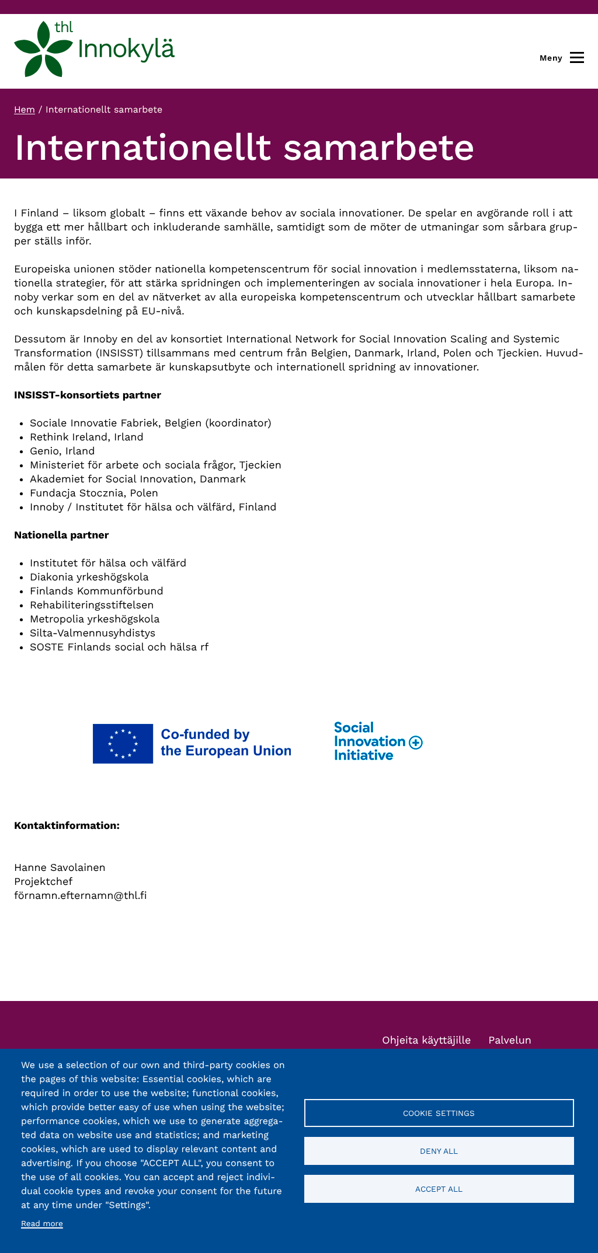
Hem (24, 109)
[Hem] (94, 51)
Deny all (439, 1151)
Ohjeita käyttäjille (426, 1040)
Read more (42, 1223)
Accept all (439, 1189)
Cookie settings (439, 1113)
